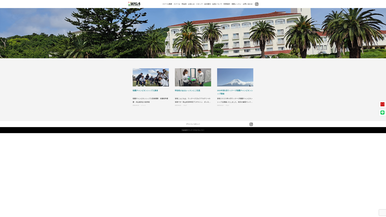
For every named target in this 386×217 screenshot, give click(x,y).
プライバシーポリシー (193, 124)
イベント (143, 105)
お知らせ (191, 4)
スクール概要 (167, 4)
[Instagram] (256, 4)
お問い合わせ (248, 4)
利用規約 (227, 4)
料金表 (184, 4)
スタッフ (199, 4)
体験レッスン (236, 4)
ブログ (185, 105)
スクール (177, 4)
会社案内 (207, 4)
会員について (217, 4)
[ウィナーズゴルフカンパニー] (134, 4)
